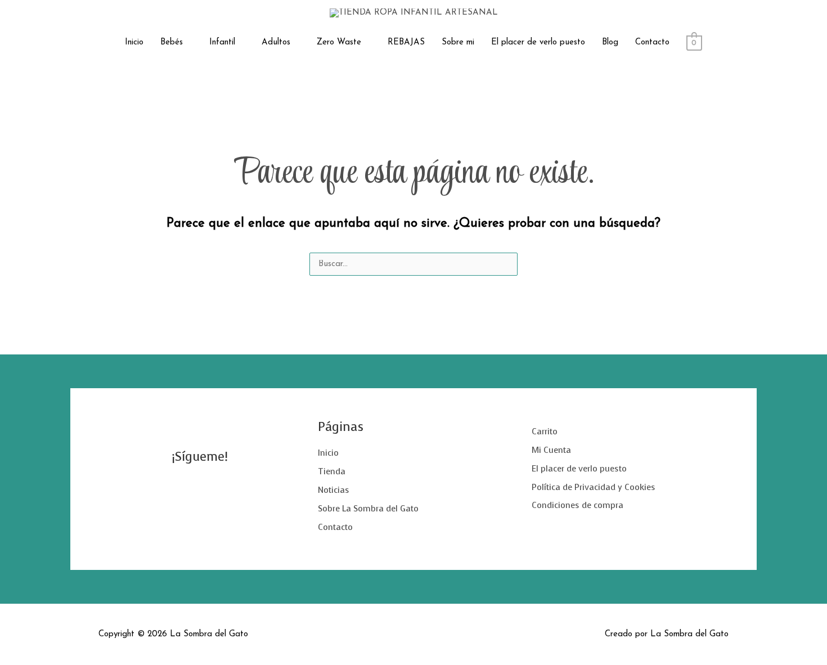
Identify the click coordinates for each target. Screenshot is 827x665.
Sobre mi (458, 42)
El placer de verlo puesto (538, 42)
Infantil (222, 42)
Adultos (276, 42)
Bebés (171, 42)
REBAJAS (406, 42)
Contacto (652, 42)
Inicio (134, 42)
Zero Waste (339, 42)
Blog (610, 42)
